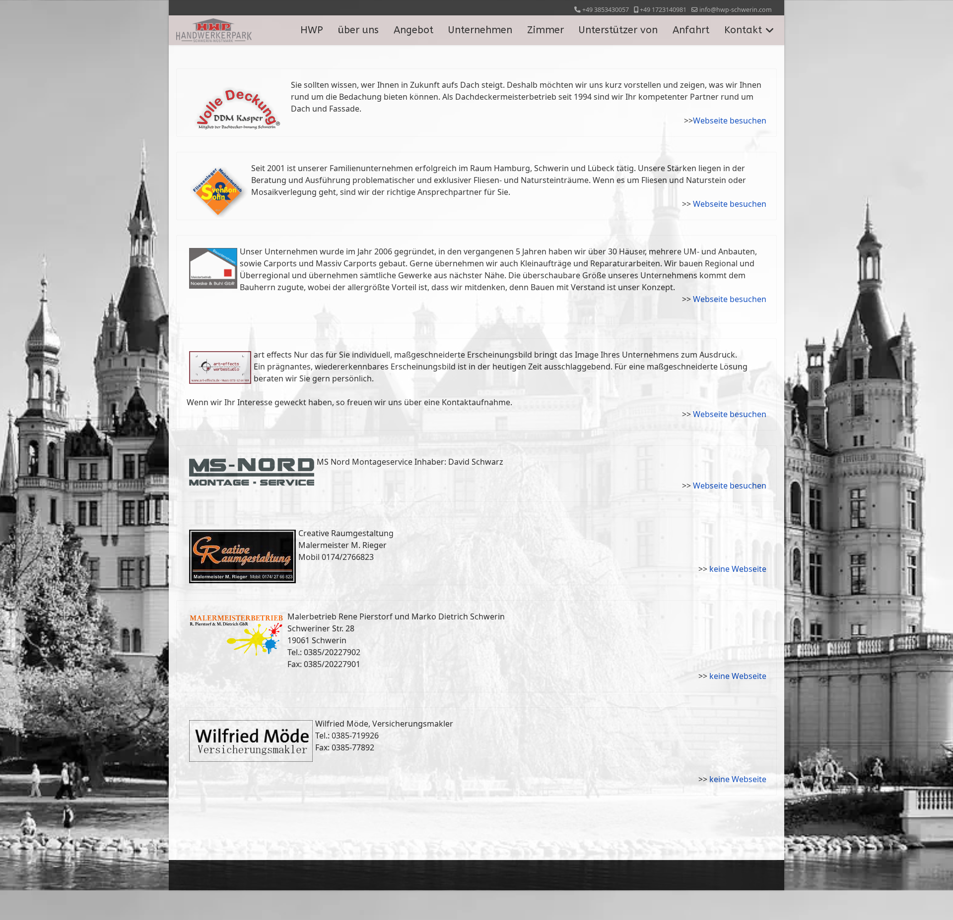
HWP (311, 30)
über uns (358, 30)
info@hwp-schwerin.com (735, 9)
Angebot (413, 30)
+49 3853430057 (605, 9)
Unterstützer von (618, 30)
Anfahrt (691, 30)
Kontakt (743, 30)
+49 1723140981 (663, 9)
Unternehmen (480, 30)
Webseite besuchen (729, 120)
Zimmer (545, 30)
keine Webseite (737, 568)
